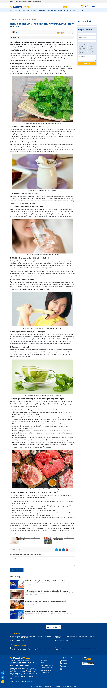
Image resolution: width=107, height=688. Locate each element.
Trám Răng (42, 10)
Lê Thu (17, 32)
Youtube (64, 663)
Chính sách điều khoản (47, 665)
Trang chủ (13, 10)
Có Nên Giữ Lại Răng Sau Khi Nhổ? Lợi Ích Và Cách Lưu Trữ (45, 581)
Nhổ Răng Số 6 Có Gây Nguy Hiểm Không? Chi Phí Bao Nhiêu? (46, 611)
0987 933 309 (89, 659)
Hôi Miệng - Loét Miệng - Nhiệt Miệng (25, 19)
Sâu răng (82, 46)
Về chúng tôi (44, 660)
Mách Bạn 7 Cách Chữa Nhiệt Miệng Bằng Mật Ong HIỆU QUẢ (45, 601)
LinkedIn (63, 550)
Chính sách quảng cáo (46, 667)
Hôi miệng (82, 51)
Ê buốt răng (82, 52)
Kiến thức (73, 10)
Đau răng (91, 51)
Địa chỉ (64, 666)
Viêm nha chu (91, 49)
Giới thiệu (22, 10)
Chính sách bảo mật (46, 670)
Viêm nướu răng (82, 49)
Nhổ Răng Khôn (31, 10)
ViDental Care (20, 8)
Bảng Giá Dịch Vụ (63, 10)
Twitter (56, 550)
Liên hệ (81, 10)
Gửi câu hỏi (87, 63)
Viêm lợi (90, 46)
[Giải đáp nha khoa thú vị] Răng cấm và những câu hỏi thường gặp (47, 591)
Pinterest (67, 550)
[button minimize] (73, 37)
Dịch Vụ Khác (52, 10)
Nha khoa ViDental (45, 672)
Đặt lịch (43, 662)
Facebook (60, 550)
